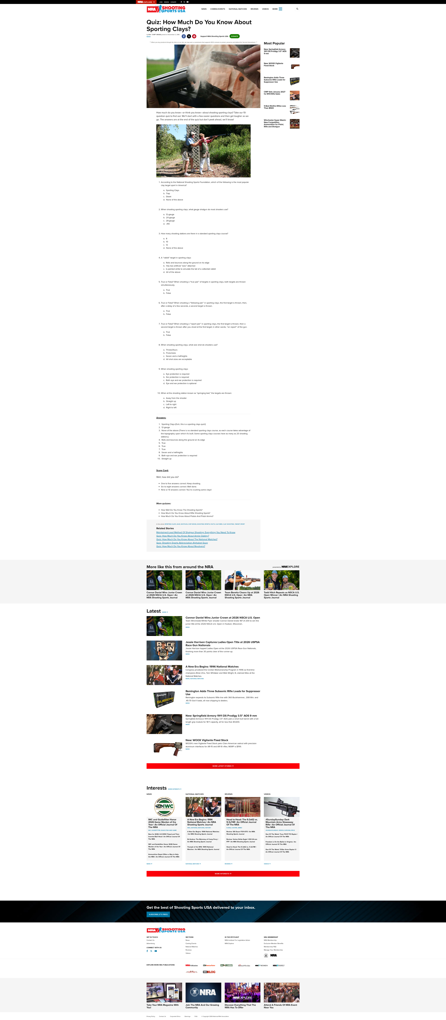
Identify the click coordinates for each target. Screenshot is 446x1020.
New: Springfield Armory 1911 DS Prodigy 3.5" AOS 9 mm (221, 716)
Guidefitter (156, 830)
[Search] (297, 9)
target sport (240, 524)
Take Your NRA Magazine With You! (163, 1006)
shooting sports (203, 524)
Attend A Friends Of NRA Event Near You (280, 1006)
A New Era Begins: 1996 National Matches (212, 666)
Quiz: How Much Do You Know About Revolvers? (180, 546)
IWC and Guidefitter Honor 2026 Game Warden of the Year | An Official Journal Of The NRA (162, 823)
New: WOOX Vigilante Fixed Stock (207, 740)
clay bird (219, 524)
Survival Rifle (289, 830)
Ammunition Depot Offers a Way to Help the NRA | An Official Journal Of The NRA (163, 855)
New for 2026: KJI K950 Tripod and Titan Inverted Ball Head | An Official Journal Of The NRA (164, 836)
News (204, 9)
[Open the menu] (280, 8)
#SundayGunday (272, 830)
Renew (166, 2)
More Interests (174, 789)
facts (213, 524)
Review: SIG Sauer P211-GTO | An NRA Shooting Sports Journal (240, 832)
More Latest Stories (232, 766)
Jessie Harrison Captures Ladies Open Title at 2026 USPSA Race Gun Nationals (223, 643)
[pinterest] (194, 35)
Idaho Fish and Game (169, 830)
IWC (149, 830)
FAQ (196, 1016)
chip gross (192, 524)
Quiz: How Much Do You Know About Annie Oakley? (182, 535)
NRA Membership (270, 940)
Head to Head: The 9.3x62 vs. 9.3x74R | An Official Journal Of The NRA (242, 822)
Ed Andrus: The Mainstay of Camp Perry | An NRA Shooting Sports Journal (202, 840)
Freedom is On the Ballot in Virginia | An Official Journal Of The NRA (281, 843)
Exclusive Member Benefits (273, 943)
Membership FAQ (270, 947)
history (208, 828)
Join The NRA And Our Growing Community (202, 1006)
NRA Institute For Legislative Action (237, 940)
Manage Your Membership (273, 950)
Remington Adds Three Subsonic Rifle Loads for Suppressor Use (223, 692)
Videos (265, 9)
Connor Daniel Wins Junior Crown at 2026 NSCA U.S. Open (223, 618)
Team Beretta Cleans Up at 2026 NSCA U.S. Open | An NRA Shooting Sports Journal (242, 595)
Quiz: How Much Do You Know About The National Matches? (186, 539)
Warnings (187, 1016)
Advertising (151, 943)
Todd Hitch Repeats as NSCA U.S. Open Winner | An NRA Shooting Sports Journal (281, 595)
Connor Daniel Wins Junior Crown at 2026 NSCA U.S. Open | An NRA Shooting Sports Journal (164, 595)
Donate (173, 2)
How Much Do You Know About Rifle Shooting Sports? (185, 513)
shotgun (184, 524)
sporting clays (170, 524)
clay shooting (228, 524)
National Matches (238, 9)
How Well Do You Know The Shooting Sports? (181, 509)
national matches (197, 828)
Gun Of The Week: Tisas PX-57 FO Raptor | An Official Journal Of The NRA (281, 835)
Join (160, 2)
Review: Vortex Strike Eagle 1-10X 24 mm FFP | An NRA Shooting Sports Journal (241, 840)
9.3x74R (234, 828)
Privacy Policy (151, 1016)
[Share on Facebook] (183, 35)
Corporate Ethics (175, 1016)
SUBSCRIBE (158, 914)
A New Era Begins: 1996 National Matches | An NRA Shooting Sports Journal (201, 822)
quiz (178, 524)
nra (188, 828)
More (164, 612)
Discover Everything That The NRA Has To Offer (240, 1006)
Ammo (240, 828)
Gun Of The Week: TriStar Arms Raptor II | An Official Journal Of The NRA (281, 850)
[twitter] (189, 35)
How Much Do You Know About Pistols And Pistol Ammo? (187, 516)
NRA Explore (229, 943)
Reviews (254, 9)
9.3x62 (228, 828)
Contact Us (150, 940)
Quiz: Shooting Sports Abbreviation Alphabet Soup (182, 542)
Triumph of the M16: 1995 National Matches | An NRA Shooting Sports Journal (203, 848)
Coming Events (217, 9)
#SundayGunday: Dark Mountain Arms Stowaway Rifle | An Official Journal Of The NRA (280, 823)
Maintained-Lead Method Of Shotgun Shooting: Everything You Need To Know (195, 532)
